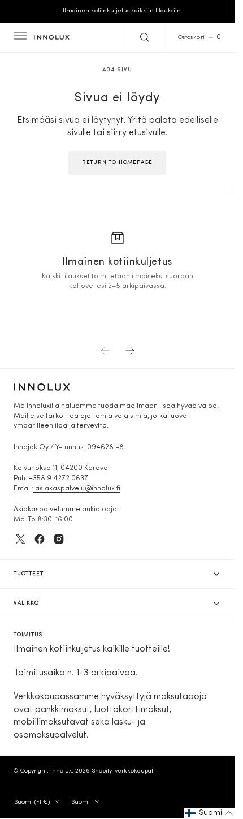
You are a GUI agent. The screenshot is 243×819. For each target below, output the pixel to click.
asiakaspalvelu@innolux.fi (76, 488)
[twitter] (20, 539)
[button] (19, 37)
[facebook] (39, 539)
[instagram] (59, 539)
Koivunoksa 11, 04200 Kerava (61, 468)
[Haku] (144, 37)
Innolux (61, 771)
